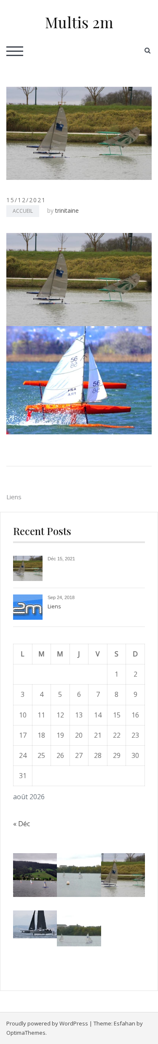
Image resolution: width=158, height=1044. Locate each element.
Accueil (23, 210)
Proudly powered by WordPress (47, 1023)
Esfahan (124, 1023)
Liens (13, 497)
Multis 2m (79, 22)
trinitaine (67, 210)
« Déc (21, 823)
